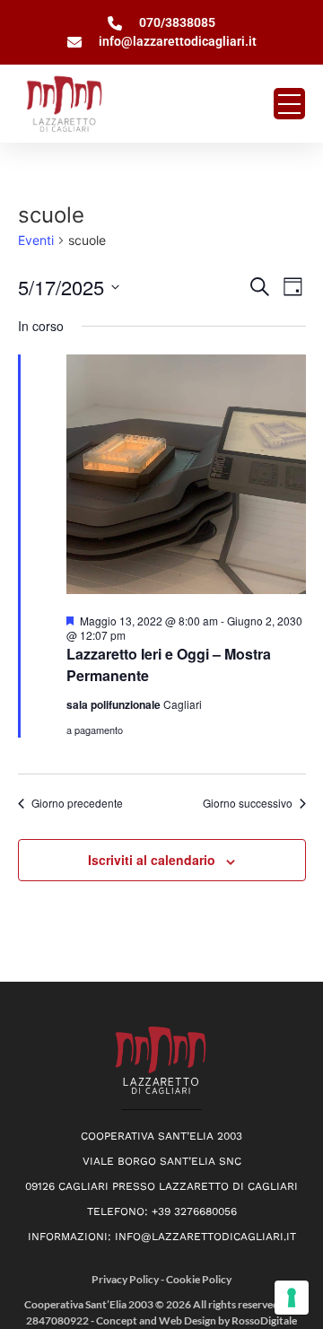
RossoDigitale (264, 1320)
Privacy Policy (126, 1279)
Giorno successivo (247, 803)
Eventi (36, 240)
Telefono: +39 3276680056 (162, 1211)
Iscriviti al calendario (151, 860)
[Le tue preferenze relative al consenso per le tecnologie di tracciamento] (292, 1298)
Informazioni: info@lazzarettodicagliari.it (162, 1236)
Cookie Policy (198, 1279)
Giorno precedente (77, 803)
